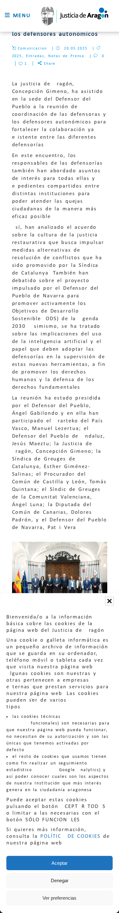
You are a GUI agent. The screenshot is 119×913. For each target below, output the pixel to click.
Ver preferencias (59, 898)
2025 (17, 56)
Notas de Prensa (66, 56)
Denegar (60, 880)
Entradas (35, 56)
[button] (109, 601)
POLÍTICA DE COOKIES (70, 836)
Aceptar (59, 863)
